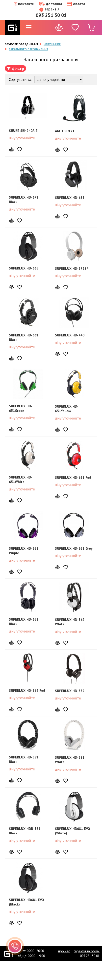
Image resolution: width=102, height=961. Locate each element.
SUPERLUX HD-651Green (20, 408)
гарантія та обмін (87, 951)
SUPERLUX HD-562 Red (27, 690)
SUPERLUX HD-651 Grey (74, 548)
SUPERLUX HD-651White (20, 479)
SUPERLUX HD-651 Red (73, 477)
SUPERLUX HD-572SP (71, 268)
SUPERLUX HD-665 (23, 268)
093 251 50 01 (51, 15)
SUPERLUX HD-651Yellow (66, 408)
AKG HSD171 (65, 131)
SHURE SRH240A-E (23, 130)
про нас (64, 951)
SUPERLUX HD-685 (69, 197)
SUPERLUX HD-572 (69, 691)
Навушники (52, 44)
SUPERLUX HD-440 (69, 335)
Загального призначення (28, 49)
